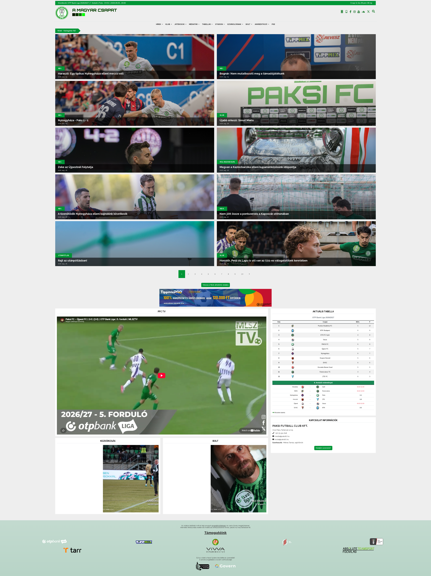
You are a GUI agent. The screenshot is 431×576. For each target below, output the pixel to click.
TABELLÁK (206, 24)
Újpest (296, 403)
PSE (273, 24)
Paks (101, 3)
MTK (323, 407)
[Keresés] (373, 12)
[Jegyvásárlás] (341, 11)
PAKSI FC (325, 344)
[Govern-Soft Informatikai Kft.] (225, 566)
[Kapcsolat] (346, 11)
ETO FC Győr (325, 335)
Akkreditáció (261, 24)
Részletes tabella (280, 412)
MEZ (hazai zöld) (215, 501)
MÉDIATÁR (193, 24)
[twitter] (368, 11)
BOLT (248, 24)
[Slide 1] (103, 509)
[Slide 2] (107, 509)
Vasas (325, 339)
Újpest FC (325, 349)
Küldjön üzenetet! (323, 448)
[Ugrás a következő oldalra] (249, 274)
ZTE (323, 399)
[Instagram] (354, 12)
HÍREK (158, 24)
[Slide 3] (111, 509)
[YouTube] (359, 12)
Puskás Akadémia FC (325, 326)
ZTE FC (325, 376)
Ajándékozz (108, 501)
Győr (323, 387)
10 (242, 274)
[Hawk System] (202, 566)
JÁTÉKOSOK (180, 24)
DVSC (107, 3)
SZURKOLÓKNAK (234, 24)
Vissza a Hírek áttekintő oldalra (215, 285)
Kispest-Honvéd (325, 358)
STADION (219, 24)
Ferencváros (326, 391)
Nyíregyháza (325, 353)
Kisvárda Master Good (325, 367)
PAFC (296, 391)
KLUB (167, 24)
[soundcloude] (363, 11)
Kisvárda (295, 387)
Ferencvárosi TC (325, 372)
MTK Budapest (325, 330)
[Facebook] (350, 12)
